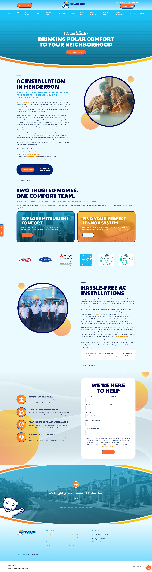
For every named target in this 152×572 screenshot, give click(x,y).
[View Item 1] (61, 507)
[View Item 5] (76, 507)
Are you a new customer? (93, 420)
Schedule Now (28, 169)
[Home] (73, 4)
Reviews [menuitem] (142, 13)
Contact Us (49, 545)
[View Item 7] (83, 507)
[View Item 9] (90, 507)
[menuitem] (10, 569)
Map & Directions (97, 541)
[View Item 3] (69, 507)
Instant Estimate (24, 5)
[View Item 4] (72, 507)
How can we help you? (92, 428)
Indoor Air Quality (74, 538)
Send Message (108, 452)
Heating (48, 538)
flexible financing (130, 345)
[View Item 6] (80, 507)
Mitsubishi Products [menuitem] (105, 13)
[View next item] (77, 270)
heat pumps (90, 327)
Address (88, 412)
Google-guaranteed (90, 306)
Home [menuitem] (9, 13)
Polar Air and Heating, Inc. (24, 102)
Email (110, 404)
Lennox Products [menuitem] (93, 13)
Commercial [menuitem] (61, 13)
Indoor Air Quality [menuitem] (49, 13)
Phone (87, 404)
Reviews (71, 545)
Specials (71, 542)
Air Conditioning (73, 534)
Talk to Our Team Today (76, 52)
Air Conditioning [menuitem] (28, 13)
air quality (97, 314)
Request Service (127, 6)
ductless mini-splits (116, 327)
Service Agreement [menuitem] (119, 13)
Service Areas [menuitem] (82, 13)
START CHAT (143, 560)
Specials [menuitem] (72, 13)
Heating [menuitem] (39, 13)
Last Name (112, 396)
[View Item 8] (87, 507)
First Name (88, 396)
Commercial (50, 542)
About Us (49, 534)
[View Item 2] (65, 507)
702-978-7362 (133, 2)
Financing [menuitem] (132, 13)
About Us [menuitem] (17, 13)
